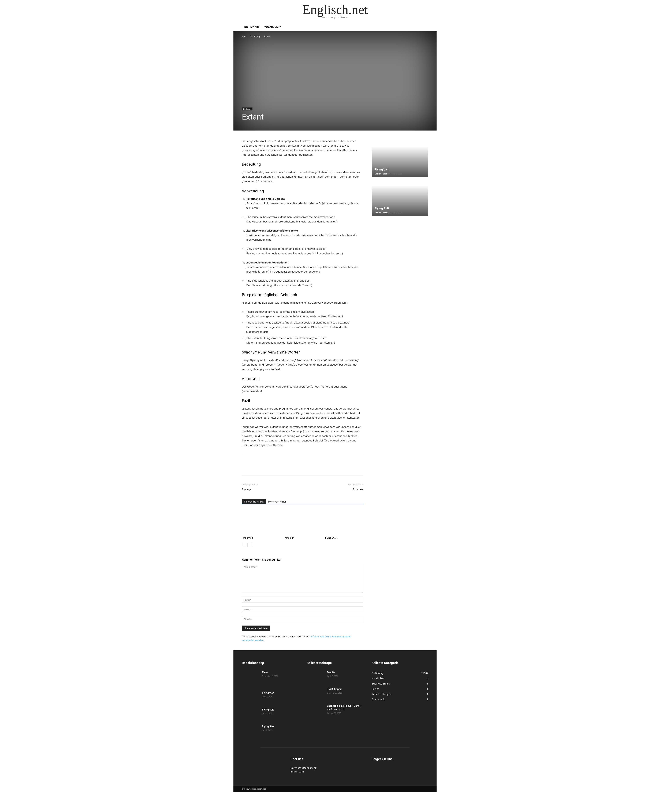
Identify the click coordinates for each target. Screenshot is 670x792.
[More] (301, 468)
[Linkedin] (269, 468)
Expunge (246, 489)
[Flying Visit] (261, 522)
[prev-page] (244, 545)
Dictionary (251, 26)
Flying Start (331, 538)
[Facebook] (245, 468)
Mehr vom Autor (277, 501)
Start (244, 36)
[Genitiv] (315, 677)
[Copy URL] (293, 468)
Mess (265, 672)
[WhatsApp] (261, 468)
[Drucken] (285, 468)
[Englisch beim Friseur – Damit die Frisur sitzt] (315, 710)
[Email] (277, 468)
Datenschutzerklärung (304, 767)
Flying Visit (247, 538)
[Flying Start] (344, 522)
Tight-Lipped (334, 689)
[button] (424, 27)
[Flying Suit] (303, 522)
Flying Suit (289, 538)
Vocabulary (272, 26)
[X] (253, 468)
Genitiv (331, 672)
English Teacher (382, 173)
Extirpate (358, 489)
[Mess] (250, 677)
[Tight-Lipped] (315, 693)
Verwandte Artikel (254, 501)
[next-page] (249, 545)
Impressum (297, 771)
